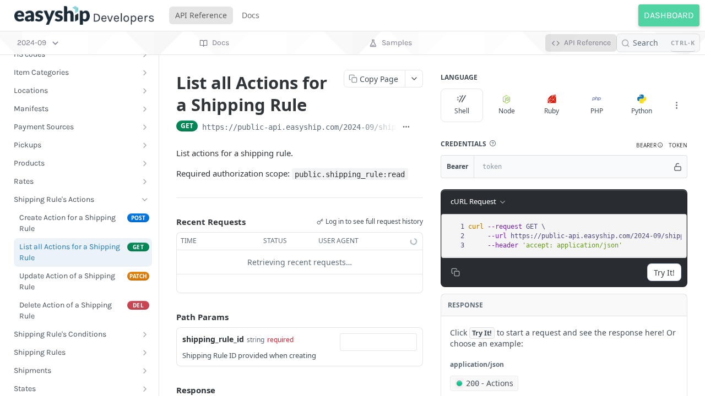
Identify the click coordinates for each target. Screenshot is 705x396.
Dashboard (669, 15)
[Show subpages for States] (144, 388)
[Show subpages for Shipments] (144, 370)
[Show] (678, 166)
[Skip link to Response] (168, 390)
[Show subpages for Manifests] (144, 109)
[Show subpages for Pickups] (144, 145)
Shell (461, 111)
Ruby (551, 111)
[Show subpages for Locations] (144, 90)
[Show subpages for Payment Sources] (144, 127)
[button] (492, 143)
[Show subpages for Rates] (144, 181)
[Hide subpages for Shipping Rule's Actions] (144, 199)
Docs (250, 15)
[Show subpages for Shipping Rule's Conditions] (144, 334)
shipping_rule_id (213, 339)
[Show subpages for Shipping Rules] (144, 352)
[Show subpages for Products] (144, 163)
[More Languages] (676, 105)
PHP (596, 111)
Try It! (664, 272)
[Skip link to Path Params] (168, 317)
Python (641, 111)
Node (506, 111)
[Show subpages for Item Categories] (144, 72)
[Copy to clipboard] (419, 127)
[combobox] (378, 342)
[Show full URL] (406, 127)
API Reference (201, 15)
